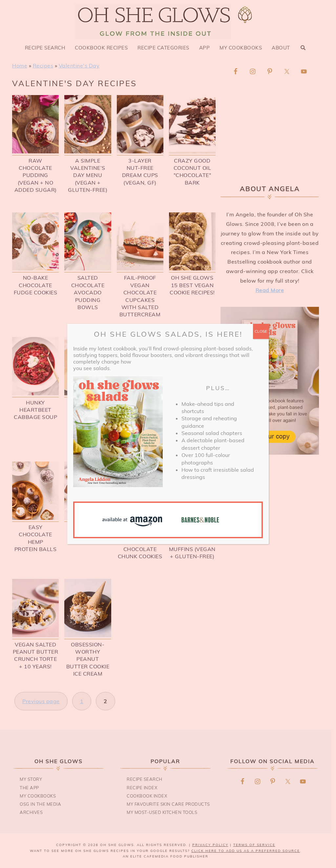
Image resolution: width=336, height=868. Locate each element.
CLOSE (261, 331)
